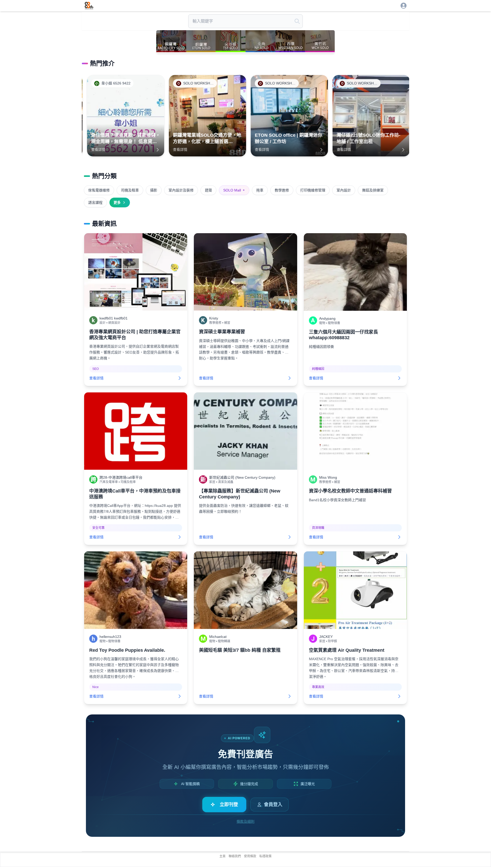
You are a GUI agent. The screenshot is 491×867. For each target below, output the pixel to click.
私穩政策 (265, 856)
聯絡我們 (235, 856)
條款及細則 (245, 821)
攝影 (153, 190)
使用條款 (250, 856)
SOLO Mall (234, 190)
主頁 (222, 856)
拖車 (259, 190)
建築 (208, 190)
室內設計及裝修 (181, 190)
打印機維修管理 (312, 190)
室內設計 (344, 190)
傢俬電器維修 (99, 190)
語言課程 (95, 202)
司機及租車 (130, 190)
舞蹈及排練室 (373, 190)
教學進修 (282, 190)
